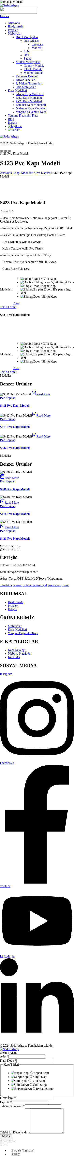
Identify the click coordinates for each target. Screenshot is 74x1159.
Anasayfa (14, 23)
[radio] (47, 279)
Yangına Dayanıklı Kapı (31, 112)
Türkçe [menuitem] (15, 1154)
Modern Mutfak (33, 72)
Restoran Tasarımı (27, 76)
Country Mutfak (34, 65)
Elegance (37, 44)
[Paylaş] (9, 1141)
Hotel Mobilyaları (27, 37)
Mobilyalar (15, 33)
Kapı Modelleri (17, 90)
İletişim (12, 122)
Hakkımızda (15, 26)
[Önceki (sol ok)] (1, 1144)
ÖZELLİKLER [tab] (10, 546)
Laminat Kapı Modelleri (31, 104)
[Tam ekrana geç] (5, 1141)
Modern (36, 47)
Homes (4, 16)
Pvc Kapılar (43, 173)
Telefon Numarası (12, 1106)
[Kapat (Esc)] (13, 1141)
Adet (4, 1056)
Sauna (27, 58)
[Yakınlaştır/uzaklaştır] (1, 1141)
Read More (43, 394)
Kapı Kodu (8, 1060)
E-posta (6, 1102)
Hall (26, 55)
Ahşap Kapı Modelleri (30, 94)
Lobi (27, 51)
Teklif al (6, 1136)
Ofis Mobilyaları (26, 87)
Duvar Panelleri (25, 80)
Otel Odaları (31, 40)
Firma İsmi (8, 1098)
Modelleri (6, 289)
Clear (16, 303)
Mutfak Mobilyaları (28, 62)
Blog (11, 119)
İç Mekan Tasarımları (29, 83)
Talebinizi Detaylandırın (15, 1132)
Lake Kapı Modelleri (29, 97)
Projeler (13, 30)
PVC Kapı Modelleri (29, 101)
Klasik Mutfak (33, 69)
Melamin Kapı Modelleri (31, 108)
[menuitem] (15, 126)
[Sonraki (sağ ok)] (5, 1144)
